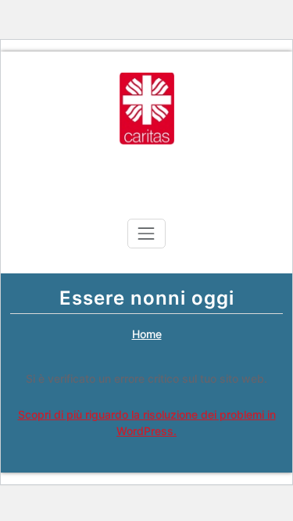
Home (147, 334)
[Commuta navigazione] (146, 233)
